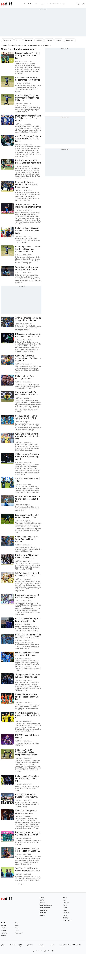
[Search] (78, 4)
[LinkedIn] (52, 951)
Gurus (55, 4)
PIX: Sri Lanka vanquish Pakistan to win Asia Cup (26, 795)
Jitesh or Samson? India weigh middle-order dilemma (28, 205)
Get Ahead (66, 913)
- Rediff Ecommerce (44, 907)
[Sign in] (83, 4)
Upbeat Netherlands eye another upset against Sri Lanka (26, 696)
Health (17, 925)
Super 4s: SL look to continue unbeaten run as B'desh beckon (26, 184)
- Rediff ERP (42, 915)
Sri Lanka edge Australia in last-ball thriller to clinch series (27, 778)
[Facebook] (41, 951)
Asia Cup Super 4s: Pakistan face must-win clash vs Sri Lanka (28, 138)
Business (28, 40)
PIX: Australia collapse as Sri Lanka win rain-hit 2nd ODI (28, 335)
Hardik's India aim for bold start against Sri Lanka (27, 654)
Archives (48, 45)
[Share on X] (37, 951)
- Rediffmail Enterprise (45, 905)
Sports (59, 40)
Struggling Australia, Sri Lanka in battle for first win (27, 393)
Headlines (4, 45)
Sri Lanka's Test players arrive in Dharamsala (26, 811)
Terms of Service (30, 945)
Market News (4, 930)
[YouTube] (49, 951)
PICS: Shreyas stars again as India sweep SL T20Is (28, 619)
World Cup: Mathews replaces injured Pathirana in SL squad (28, 358)
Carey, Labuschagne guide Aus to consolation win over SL (27, 715)
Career (17, 930)
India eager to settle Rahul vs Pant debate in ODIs (27, 516)
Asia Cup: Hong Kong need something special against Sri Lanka (27, 97)
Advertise (12, 944)
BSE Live (3, 925)
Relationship (18, 933)
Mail (29, 4)
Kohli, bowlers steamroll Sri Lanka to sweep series (27, 596)
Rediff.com (67, 944)
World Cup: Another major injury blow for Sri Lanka (26, 268)
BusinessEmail (49, 4)
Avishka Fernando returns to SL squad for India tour (28, 319)
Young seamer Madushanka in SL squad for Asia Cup (27, 675)
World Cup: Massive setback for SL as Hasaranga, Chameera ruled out (28, 249)
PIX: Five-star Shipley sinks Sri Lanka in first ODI (27, 556)
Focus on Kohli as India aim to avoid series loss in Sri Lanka (27, 499)
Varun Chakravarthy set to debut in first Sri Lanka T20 (27, 849)
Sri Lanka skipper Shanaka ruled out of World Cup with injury (27, 230)
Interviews (33, 45)
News (33, 4)
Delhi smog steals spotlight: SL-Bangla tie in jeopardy (27, 833)
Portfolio (3, 935)
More (61, 4)
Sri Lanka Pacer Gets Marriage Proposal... (24, 377)
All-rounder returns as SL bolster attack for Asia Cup (27, 78)
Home (26, 4)
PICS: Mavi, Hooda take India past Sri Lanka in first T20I (28, 636)
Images (18, 45)
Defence (12, 45)
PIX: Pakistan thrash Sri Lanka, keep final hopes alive (28, 161)
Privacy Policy (20, 945)
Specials (41, 45)
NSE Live (3, 928)
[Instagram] (45, 951)
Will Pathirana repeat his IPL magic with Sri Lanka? (28, 574)
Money (40, 4)
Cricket (39, 40)
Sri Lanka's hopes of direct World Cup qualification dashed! (27, 539)
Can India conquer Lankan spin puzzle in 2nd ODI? (26, 417)
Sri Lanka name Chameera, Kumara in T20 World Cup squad (27, 456)
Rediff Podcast (67, 920)
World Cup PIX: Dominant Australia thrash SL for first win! (27, 436)
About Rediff (3, 945)
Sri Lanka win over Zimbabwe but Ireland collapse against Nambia (26, 752)
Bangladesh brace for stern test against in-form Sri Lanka (27, 55)
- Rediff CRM (42, 913)
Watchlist (4, 933)
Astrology (66, 918)
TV (57, 4)
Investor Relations (41, 945)
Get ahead (69, 40)
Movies (49, 40)
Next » (21, 884)
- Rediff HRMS (43, 910)
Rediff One (42, 902)
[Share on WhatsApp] (33, 951)
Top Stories (7, 40)
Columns (25, 45)
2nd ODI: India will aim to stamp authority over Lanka (27, 869)
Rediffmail (42, 900)
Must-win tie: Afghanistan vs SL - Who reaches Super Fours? (28, 118)
